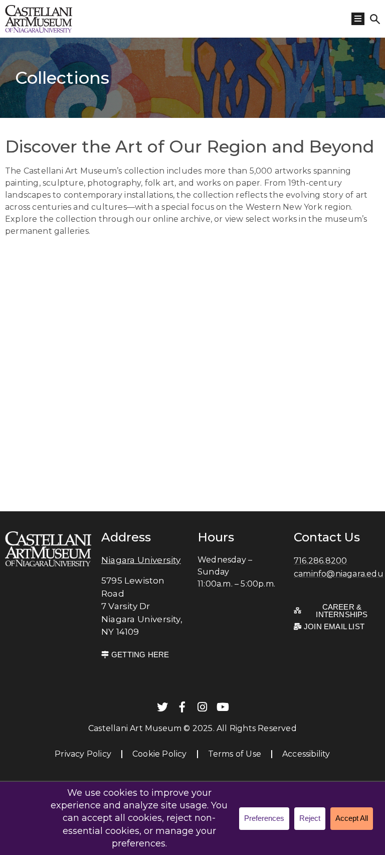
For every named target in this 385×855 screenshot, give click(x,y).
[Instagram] (203, 707)
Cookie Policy (159, 754)
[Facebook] (182, 707)
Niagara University (141, 560)
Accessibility (306, 754)
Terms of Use (234, 754)
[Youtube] (223, 707)
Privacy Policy (83, 754)
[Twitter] (162, 707)
